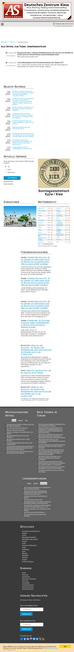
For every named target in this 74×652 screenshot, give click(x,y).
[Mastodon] (30, 638)
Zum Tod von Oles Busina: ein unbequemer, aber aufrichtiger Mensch (37, 488)
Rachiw (39, 213)
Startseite (4, 42)
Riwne (57, 217)
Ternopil (40, 215)
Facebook (24, 638)
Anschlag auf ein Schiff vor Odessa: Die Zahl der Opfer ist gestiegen (20, 425)
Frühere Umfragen (8, 184)
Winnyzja (58, 220)
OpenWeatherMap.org (48, 243)
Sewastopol (40, 242)
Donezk (58, 237)
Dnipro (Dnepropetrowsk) (42, 237)
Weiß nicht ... (12, 172)
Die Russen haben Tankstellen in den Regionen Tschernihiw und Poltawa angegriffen (22, 109)
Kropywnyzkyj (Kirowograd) (59, 225)
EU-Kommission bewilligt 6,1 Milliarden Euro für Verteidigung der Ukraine (51, 424)
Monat (14, 420)
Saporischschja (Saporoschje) (60, 235)
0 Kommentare (11, 55)
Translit (24, 541)
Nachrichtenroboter (28, 587)
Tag (26, 420)
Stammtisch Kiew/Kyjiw (29, 537)
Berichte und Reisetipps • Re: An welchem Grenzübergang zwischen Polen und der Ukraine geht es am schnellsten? (36, 349)
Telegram (34, 638)
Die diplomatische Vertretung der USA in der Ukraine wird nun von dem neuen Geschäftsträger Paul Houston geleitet (23, 135)
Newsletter (25, 555)
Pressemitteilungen (28, 585)
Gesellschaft (26, 576)
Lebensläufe (26, 583)
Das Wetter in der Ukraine (30, 539)
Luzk (39, 217)
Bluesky (21, 638)
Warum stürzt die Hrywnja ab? (16, 430)
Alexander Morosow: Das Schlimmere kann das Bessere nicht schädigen (20, 452)
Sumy (57, 227)
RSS (43, 638)
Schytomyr (40, 222)
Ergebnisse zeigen (8, 181)
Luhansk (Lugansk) (40, 239)
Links (23, 551)
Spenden (25, 557)
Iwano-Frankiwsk (58, 211)
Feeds (24, 547)
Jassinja (58, 213)
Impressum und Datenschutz (31, 531)
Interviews (25, 581)
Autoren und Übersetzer (29, 545)
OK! (65, 646)
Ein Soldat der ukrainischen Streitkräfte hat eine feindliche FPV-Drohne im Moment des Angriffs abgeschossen (22, 142)
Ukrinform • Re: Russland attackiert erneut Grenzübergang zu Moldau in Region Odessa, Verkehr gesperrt (35, 323)
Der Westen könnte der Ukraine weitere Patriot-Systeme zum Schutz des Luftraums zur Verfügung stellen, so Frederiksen (22, 116)
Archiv (24, 543)
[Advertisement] (37, 32)
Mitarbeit (24, 553)
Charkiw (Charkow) (58, 232)
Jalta (57, 242)
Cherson (40, 232)
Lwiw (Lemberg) (41, 210)
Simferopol (58, 239)
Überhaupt (43, 483)
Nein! (9, 169)
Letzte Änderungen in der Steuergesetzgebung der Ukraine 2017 (40, 62)
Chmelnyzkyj (41, 220)
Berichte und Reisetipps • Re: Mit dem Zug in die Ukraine (36, 371)
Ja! (9, 166)
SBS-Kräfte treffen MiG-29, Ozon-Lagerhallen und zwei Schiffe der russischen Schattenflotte (51, 441)
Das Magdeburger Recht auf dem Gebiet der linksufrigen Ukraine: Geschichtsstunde (37, 502)
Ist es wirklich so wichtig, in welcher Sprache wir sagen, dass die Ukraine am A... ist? (37, 505)
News (27, 638)
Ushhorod (58, 208)
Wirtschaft (25, 574)
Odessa (40, 230)
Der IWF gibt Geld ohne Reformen (17, 428)
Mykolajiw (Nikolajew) (59, 230)
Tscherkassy (41, 225)
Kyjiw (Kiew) (41, 208)
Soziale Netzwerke (27, 589)
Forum (55, 246)
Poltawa (40, 227)
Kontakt (24, 533)
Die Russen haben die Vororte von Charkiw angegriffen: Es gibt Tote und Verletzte (22, 122)
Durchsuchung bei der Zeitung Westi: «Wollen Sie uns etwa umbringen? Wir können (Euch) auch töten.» (35, 492)
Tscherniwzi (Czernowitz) (59, 215)
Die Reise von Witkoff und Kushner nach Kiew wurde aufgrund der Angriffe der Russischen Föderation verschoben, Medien (23, 93)
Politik (24, 572)
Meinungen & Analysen (29, 578)
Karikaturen (25, 549)
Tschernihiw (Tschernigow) (59, 223)
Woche (20, 420)
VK (37, 638)
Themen (12, 42)
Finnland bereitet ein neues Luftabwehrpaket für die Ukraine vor (22, 147)
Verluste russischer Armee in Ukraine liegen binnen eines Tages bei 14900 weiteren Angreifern (51, 446)
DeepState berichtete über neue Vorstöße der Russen (21, 128)
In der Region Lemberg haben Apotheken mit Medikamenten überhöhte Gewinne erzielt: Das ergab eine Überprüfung (20, 447)
